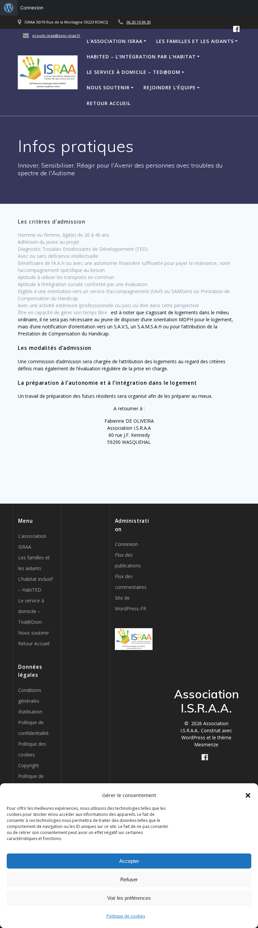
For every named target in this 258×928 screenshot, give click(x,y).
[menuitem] (8, 7)
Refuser (129, 879)
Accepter (129, 861)
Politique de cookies (125, 916)
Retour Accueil (109, 103)
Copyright (28, 765)
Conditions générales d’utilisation (30, 701)
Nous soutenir (108, 87)
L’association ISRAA (114, 41)
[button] (248, 795)
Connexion (126, 544)
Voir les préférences (129, 898)
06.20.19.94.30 (138, 22)
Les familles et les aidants (195, 41)
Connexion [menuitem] (31, 7)
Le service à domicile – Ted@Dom (133, 72)
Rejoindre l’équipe (169, 87)
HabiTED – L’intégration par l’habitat (141, 56)
